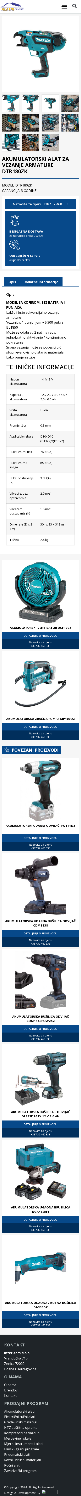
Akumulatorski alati (19, 1411)
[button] (64, 6)
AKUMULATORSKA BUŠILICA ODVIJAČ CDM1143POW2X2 (40, 1018)
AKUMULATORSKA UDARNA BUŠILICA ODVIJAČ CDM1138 (40, 923)
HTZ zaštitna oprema (20, 1427)
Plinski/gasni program (21, 1449)
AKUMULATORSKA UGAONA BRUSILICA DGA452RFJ (40, 1209)
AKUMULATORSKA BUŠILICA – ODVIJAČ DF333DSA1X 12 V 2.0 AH (40, 1114)
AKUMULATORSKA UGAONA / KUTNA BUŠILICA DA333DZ (40, 1305)
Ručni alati (12, 1465)
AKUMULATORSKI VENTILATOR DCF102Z (40, 627)
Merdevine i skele (17, 1438)
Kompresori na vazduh (21, 1433)
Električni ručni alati (19, 1416)
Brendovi (11, 1390)
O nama (10, 1385)
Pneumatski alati (17, 1454)
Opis (12, 282)
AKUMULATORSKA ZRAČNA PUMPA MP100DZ (40, 719)
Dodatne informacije (40, 282)
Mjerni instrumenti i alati (23, 1443)
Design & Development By (23, 1493)
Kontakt (10, 1395)
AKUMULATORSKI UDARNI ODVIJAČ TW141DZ (40, 825)
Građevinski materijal (20, 1422)
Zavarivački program (20, 1470)
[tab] (12, 282)
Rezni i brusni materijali (22, 1460)
